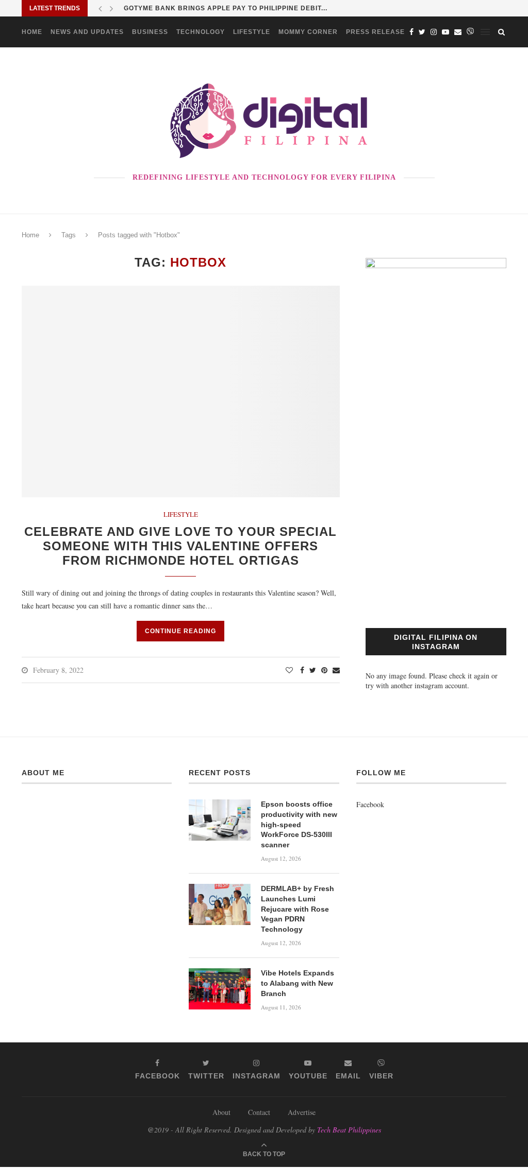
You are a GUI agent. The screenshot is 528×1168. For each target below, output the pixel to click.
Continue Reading (180, 631)
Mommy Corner (308, 32)
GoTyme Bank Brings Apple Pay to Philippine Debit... (225, 8)
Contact (259, 1112)
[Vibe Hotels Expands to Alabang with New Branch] (220, 988)
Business (150, 32)
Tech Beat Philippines (349, 1130)
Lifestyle (251, 32)
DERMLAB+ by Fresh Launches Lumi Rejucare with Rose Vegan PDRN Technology (297, 908)
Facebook (370, 804)
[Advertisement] (436, 520)
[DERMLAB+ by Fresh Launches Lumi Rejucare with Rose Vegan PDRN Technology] (220, 904)
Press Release (375, 32)
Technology (200, 32)
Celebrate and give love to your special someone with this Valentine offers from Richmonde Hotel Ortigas (180, 546)
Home (32, 32)
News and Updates (87, 32)
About (221, 1112)
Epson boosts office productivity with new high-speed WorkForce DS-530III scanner (299, 824)
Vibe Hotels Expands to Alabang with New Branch (297, 983)
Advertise (302, 1112)
